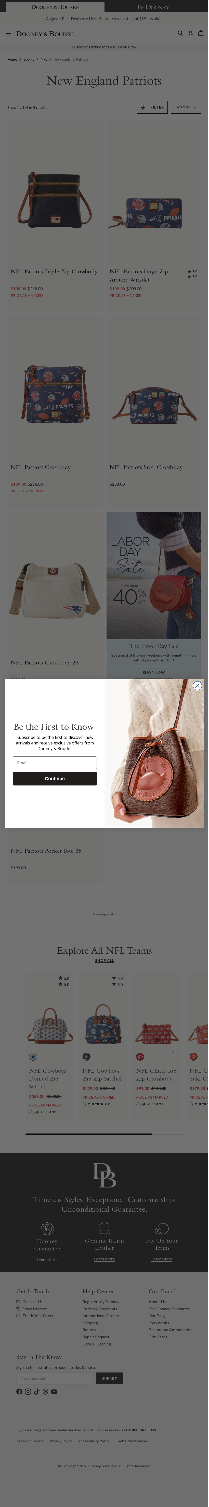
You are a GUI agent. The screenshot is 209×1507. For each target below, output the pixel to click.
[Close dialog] (195, 685)
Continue (53, 778)
